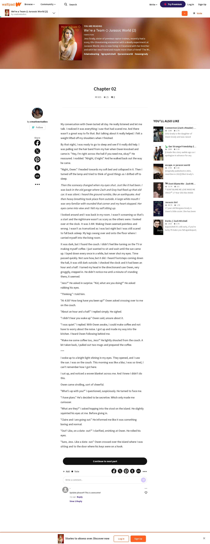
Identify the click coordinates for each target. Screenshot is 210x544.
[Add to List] (185, 13)
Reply (80, 497)
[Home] (11, 4)
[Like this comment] (146, 492)
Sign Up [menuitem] (202, 4)
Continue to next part (105, 461)
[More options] (145, 488)
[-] (65, 490)
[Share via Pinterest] (37, 159)
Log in (121, 538)
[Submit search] (66, 4)
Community (47, 4)
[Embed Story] (37, 176)
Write (152, 4)
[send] (143, 480)
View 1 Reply (76, 501)
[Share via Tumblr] (37, 168)
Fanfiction (89, 35)
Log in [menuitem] (190, 4)
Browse (29, 4)
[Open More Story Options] (37, 184)
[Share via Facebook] (37, 143)
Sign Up (138, 538)
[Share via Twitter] (37, 151)
